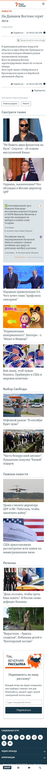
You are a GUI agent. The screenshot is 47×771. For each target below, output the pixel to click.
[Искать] (40, 767)
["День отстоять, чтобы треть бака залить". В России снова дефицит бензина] (23, 579)
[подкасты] (18, 767)
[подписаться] (10, 743)
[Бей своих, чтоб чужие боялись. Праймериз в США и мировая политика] (23, 355)
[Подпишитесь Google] (4, 737)
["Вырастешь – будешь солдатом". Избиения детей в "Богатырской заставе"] (23, 618)
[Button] (17, 33)
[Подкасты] (4, 743)
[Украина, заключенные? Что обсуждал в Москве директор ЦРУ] (23, 169)
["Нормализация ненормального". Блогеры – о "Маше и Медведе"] (23, 316)
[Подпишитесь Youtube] (22, 737)
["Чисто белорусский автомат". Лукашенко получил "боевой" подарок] (23, 441)
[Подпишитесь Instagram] (34, 737)
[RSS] (40, 737)
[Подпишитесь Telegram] (28, 737)
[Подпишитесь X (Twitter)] (16, 737)
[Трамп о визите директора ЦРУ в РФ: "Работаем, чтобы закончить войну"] (23, 490)
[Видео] (29, 767)
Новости (7, 11)
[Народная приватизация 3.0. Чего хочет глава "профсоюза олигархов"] (23, 277)
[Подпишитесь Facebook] (10, 737)
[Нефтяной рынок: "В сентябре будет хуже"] (23, 405)
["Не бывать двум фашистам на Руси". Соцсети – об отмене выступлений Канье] (23, 130)
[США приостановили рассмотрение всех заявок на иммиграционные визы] (23, 530)
